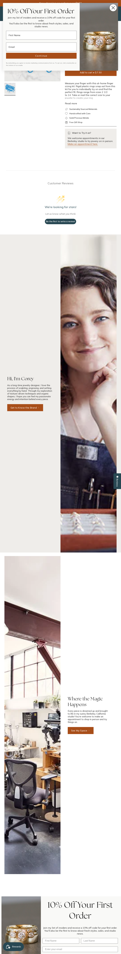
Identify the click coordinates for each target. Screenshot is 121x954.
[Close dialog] (113, 7)
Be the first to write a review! (60, 221)
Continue (41, 55)
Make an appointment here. (83, 144)
